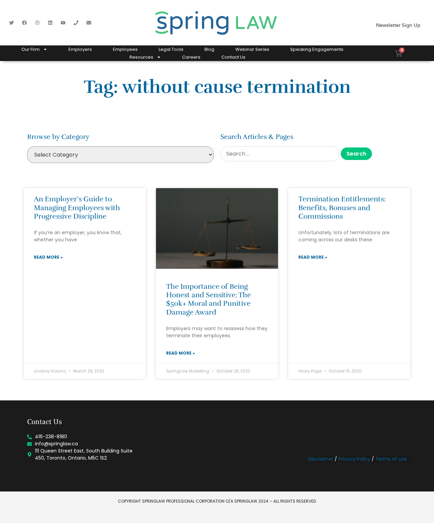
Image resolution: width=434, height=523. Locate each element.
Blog (209, 49)
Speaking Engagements (316, 49)
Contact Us (233, 57)
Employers (80, 49)
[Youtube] (63, 22)
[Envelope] (89, 22)
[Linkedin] (50, 22)
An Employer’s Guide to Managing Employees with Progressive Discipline (77, 207)
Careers (191, 57)
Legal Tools (171, 49)
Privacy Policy (354, 459)
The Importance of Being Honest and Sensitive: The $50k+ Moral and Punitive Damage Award (208, 299)
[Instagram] (37, 22)
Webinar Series (252, 49)
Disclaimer (321, 459)
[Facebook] (24, 22)
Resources (141, 57)
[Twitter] (11, 22)
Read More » (48, 257)
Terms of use (391, 459)
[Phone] (76, 22)
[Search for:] (279, 153)
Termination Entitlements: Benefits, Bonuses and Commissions (342, 207)
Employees (125, 49)
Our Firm (30, 49)
